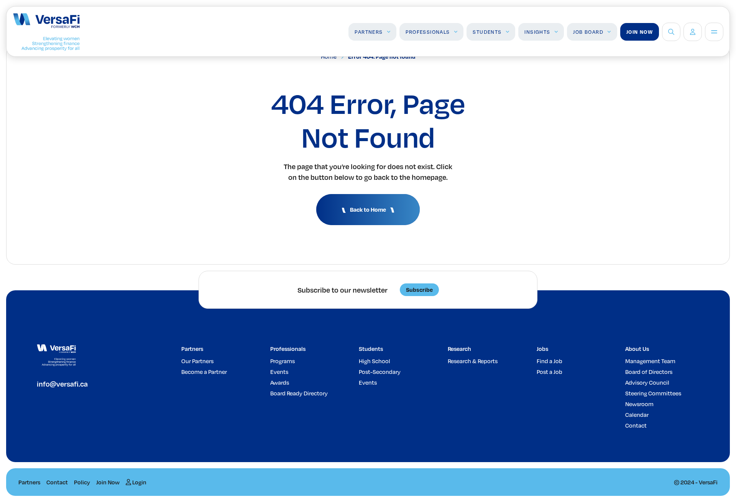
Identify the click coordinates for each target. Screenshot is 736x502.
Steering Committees (653, 393)
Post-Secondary (380, 371)
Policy (82, 482)
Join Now (639, 32)
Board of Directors (648, 371)
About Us (637, 348)
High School (374, 361)
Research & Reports (473, 361)
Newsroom (639, 404)
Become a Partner (204, 371)
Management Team (650, 361)
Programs (282, 361)
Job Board (588, 31)
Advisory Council (647, 382)
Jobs (542, 348)
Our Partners (197, 361)
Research (459, 348)
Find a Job (549, 361)
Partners (369, 31)
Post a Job (549, 371)
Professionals (428, 31)
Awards (279, 382)
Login (138, 482)
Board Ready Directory (299, 393)
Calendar (637, 414)
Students (487, 31)
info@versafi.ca (62, 383)
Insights (537, 31)
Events (279, 371)
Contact (636, 425)
